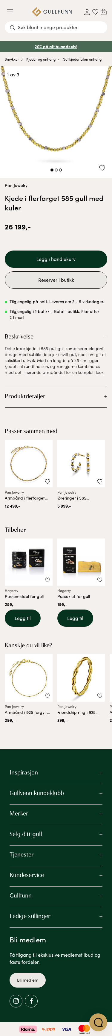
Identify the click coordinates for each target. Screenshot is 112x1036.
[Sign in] (87, 12)
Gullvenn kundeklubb (37, 792)
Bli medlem (27, 980)
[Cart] (103, 11)
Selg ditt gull (26, 833)
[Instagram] (16, 1001)
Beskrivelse (19, 336)
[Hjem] (52, 12)
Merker (19, 813)
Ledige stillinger (30, 916)
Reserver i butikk (56, 280)
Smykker (12, 59)
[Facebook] (31, 1001)
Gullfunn (21, 895)
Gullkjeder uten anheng (82, 59)
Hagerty (11, 590)
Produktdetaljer (25, 396)
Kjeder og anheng (41, 59)
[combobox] (56, 27)
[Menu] (12, 12)
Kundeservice (27, 874)
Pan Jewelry (16, 185)
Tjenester (22, 854)
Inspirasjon (24, 772)
